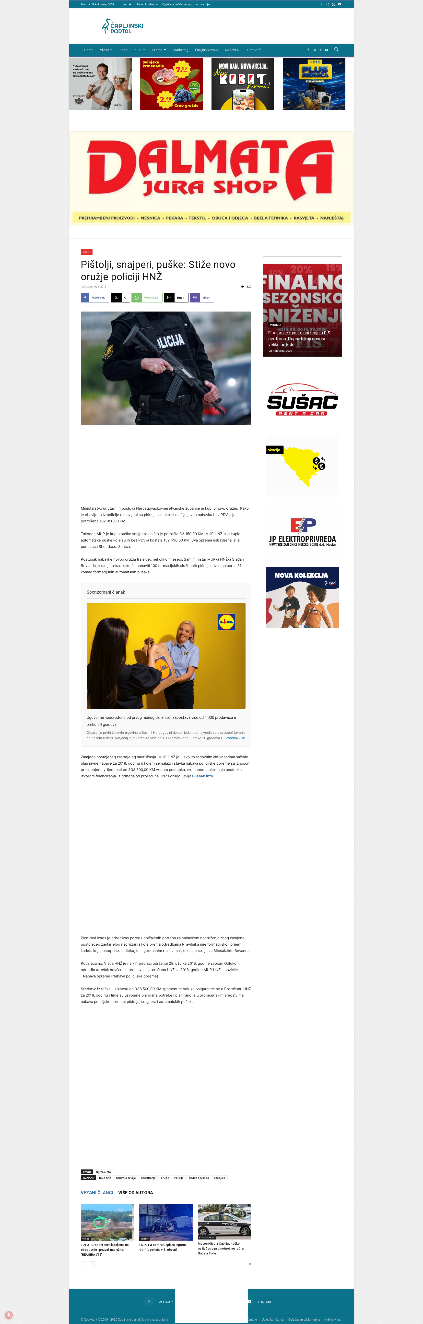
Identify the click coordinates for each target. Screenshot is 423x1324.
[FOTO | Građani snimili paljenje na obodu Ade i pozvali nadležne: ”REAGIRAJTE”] (107, 1222)
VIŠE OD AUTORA (135, 1192)
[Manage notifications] (9, 1315)
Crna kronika (206, 1237)
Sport (124, 50)
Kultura (140, 50)
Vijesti (104, 50)
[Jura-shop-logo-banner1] (211, 225)
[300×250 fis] (314, 84)
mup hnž (105, 1178)
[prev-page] (84, 1264)
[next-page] (92, 1264)
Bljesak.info (202, 776)
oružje (165, 1178)
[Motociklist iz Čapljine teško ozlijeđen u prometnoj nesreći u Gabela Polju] (224, 1222)
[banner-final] (302, 627)
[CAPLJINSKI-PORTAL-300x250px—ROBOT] (243, 109)
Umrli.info (254, 50)
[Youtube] (339, 4)
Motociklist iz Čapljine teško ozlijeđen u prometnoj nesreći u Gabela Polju (221, 1248)
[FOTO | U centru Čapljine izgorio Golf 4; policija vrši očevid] (166, 1222)
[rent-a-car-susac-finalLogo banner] (302, 428)
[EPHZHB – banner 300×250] (302, 561)
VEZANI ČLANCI (97, 1192)
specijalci (219, 1178)
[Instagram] (327, 4)
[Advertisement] (166, 466)
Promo (157, 50)
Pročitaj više (235, 738)
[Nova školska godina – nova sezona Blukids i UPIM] (302, 310)
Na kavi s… (232, 50)
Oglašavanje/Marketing (176, 4)
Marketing (180, 50)
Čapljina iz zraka (206, 50)
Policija (178, 1178)
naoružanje (148, 1178)
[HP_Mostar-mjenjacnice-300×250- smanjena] (302, 495)
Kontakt (127, 4)
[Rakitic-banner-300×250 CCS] (100, 109)
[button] (336, 50)
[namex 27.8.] (171, 109)
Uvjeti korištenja (147, 4)
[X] (333, 4)
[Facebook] (321, 4)
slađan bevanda (199, 1178)
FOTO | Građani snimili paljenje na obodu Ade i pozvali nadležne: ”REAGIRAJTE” (105, 1249)
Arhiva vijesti (204, 4)
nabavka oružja (126, 1178)
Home (88, 50)
